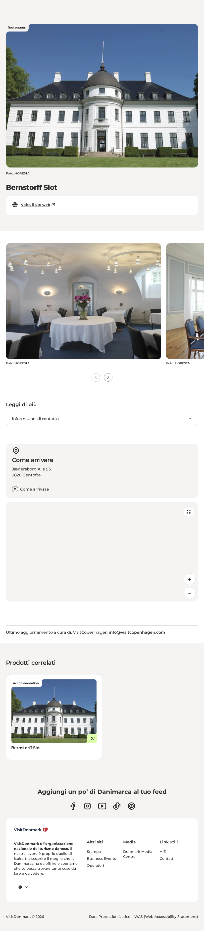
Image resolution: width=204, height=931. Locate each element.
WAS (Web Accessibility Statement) (166, 916)
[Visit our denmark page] (72, 806)
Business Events (101, 858)
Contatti (167, 858)
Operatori (95, 865)
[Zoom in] (190, 579)
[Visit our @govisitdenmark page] (116, 806)
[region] (102, 551)
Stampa (94, 851)
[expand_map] (188, 511)
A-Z (163, 851)
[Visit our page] (87, 806)
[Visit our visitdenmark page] (102, 806)
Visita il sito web (35, 204)
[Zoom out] (190, 593)
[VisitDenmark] (31, 829)
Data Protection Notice (109, 916)
